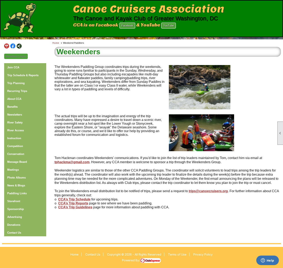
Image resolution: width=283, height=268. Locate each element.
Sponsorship (15, 209)
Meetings (13, 169)
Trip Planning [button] (16, 83)
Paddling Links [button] (17, 193)
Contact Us (14, 232)
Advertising (14, 217)
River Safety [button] (15, 122)
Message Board (17, 161)
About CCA (14, 98)
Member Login (16, 56)
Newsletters (14, 114)
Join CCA (13, 67)
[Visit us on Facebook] (13, 46)
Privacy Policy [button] (203, 254)
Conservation (15, 154)
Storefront (13, 201)
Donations (13, 224)
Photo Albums (16, 177)
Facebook (127, 25)
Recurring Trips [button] (17, 91)
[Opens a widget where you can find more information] (267, 261)
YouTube (168, 25)
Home (55, 42)
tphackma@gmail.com (71, 162)
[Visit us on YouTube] (6, 46)
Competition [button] (15, 146)
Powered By (131, 260)
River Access (15, 130)
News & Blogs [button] (16, 185)
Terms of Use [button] (177, 254)
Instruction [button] (14, 138)
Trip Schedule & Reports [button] (23, 75)
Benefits (12, 106)
